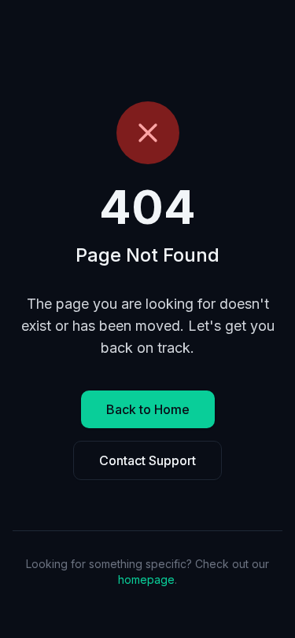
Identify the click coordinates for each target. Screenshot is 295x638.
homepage (146, 579)
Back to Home (148, 409)
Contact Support (147, 460)
